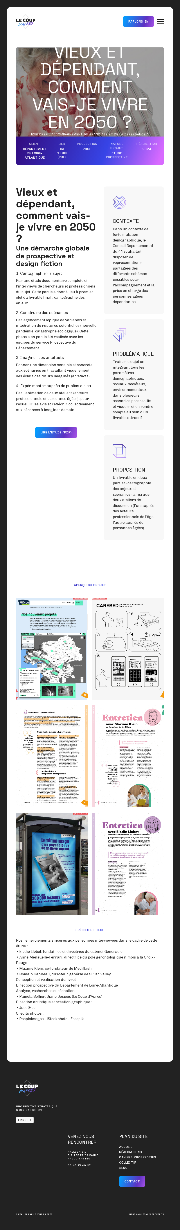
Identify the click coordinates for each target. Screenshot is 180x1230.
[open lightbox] (52, 649)
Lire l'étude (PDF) (62, 153)
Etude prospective (117, 155)
